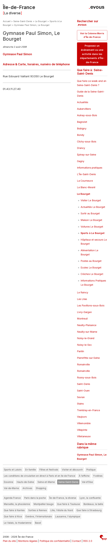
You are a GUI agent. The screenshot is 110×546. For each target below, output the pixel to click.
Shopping (41, 488)
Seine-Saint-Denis (22, 21)
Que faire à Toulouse (68, 504)
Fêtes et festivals (48, 469)
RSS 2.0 (87, 541)
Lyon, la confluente (90, 497)
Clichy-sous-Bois (86, 141)
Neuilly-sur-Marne (87, 331)
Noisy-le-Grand (85, 338)
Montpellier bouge (44, 504)
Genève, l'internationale (38, 516)
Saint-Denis (83, 384)
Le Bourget (41, 21)
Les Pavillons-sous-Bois (90, 305)
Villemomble (84, 423)
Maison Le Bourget (91, 220)
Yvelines (97, 475)
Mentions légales (27, 541)
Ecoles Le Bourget (91, 267)
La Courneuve (85, 180)
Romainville (83, 364)
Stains (80, 403)
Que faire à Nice (13, 516)
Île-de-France (19, 7)
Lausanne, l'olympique (67, 516)
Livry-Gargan (84, 312)
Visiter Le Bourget (91, 200)
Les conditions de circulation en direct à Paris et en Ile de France (39, 475)
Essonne (8, 482)
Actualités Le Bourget (93, 207)
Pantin (80, 351)
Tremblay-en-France (88, 410)
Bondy (80, 135)
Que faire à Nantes (14, 510)
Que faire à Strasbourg (89, 510)
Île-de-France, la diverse (62, 497)
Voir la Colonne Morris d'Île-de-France (92, 35)
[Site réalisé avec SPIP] (103, 538)
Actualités (82, 102)
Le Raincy (82, 292)
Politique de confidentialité (55, 541)
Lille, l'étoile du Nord (61, 510)
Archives (27, 488)
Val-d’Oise (87, 482)
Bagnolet (82, 121)
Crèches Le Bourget (92, 274)
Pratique (91, 469)
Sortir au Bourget (90, 213)
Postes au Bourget (91, 261)
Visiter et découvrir (72, 469)
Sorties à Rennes (37, 510)
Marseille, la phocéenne (17, 504)
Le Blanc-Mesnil (86, 187)
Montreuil (82, 318)
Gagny (80, 161)
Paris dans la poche (35, 497)
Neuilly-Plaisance (86, 325)
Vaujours (82, 416)
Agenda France (12, 497)
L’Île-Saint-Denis (86, 174)
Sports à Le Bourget (92, 233)
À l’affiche (84, 475)
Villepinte (82, 429)
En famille (30, 469)
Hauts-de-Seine (25, 482)
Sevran (81, 397)
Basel (38, 522)
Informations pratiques (89, 167)
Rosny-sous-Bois (86, 377)
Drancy (81, 148)
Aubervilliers (84, 108)
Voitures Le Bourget (92, 226)
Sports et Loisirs (13, 469)
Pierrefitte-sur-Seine (88, 357)
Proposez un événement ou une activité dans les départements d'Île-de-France (92, 54)
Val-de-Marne (11, 488)
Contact (76, 541)
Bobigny (81, 128)
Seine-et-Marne (46, 482)
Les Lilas (82, 299)
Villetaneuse (84, 436)
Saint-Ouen (83, 390)
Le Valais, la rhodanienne (18, 522)
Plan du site (9, 541)
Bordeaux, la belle (93, 504)
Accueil (6, 21)
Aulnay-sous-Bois (87, 115)
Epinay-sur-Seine (86, 154)
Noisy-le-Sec (84, 344)
